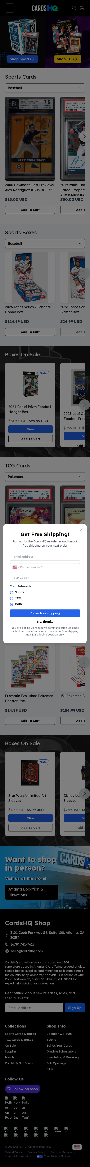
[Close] (81, 530)
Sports (19, 592)
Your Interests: (21, 586)
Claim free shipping (45, 613)
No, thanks (45, 622)
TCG (18, 598)
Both (18, 604)
